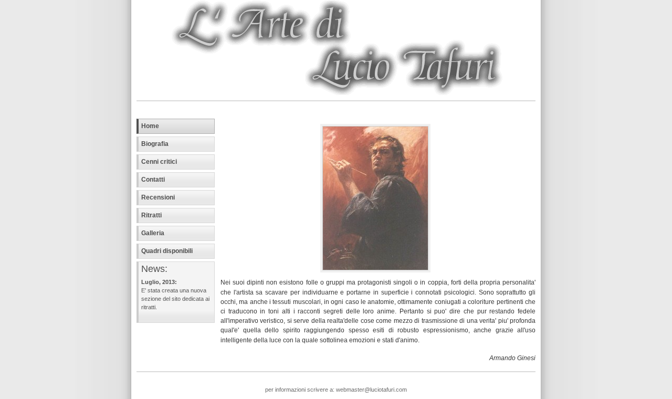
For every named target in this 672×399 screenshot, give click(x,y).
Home (150, 126)
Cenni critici (159, 161)
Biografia (155, 144)
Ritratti (151, 215)
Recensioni (158, 197)
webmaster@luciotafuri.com (370, 389)
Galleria (152, 233)
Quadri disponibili (167, 251)
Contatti (153, 179)
